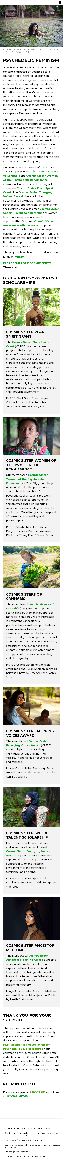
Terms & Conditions (15, 1135)
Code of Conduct (35, 1135)
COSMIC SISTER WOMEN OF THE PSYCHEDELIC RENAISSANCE (31, 464)
